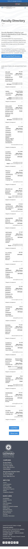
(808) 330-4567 (19, 95)
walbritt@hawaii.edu (17, 118)
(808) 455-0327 (19, 271)
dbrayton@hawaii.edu (17, 335)
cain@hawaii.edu (18, 417)
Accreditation (6, 498)
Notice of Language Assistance (15, 1)
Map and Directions (15, 531)
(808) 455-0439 (19, 207)
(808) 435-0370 (18, 290)
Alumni (5, 482)
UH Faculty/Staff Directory (12, 56)
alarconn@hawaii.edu (17, 97)
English (18, 4)
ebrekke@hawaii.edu (17, 352)
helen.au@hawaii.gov (17, 197)
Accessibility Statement (8, 533)
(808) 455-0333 (19, 174)
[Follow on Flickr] (17, 543)
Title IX (10, 534)
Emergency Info (6, 531)
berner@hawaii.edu (18, 279)
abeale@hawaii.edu (17, 261)
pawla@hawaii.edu (18, 181)
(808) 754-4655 (19, 379)
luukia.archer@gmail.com (16, 163)
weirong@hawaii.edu (17, 403)
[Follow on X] (9, 543)
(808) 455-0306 (18, 396)
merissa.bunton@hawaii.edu (15, 369)
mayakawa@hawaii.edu (17, 211)
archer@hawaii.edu (17, 162)
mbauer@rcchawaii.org (17, 245)
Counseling (5, 505)
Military (5, 490)
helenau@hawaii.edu (17, 196)
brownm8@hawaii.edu (16, 366)
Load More (14, 428)
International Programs (8, 489)
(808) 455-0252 (18, 109)
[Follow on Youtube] (12, 543)
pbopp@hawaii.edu (18, 318)
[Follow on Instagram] (6, 543)
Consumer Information (9, 516)
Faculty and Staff (7, 487)
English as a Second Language (10, 506)
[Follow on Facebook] (4, 543)
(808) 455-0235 (19, 130)
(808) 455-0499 (19, 345)
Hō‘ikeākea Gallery (7, 509)
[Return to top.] (21, 87)
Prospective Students (8, 492)
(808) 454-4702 (18, 364)
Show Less (14, 433)
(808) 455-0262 (18, 328)
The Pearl (5, 514)
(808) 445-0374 (18, 75)
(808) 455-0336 (19, 413)
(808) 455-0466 (18, 221)
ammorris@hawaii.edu (17, 299)
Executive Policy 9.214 (19, 40)
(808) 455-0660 (18, 154)
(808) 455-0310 (19, 235)
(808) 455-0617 (18, 192)
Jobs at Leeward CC (7, 511)
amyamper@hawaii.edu (17, 144)
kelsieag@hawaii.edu (17, 83)
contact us (22, 529)
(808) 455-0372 (19, 310)
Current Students (7, 484)
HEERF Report (6, 508)
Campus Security (7, 500)
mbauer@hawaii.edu (18, 244)
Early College (6, 486)
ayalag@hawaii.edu (17, 225)
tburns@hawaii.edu (18, 384)
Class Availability (7, 503)
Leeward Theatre (7, 513)
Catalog (5, 501)
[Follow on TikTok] (14, 543)
